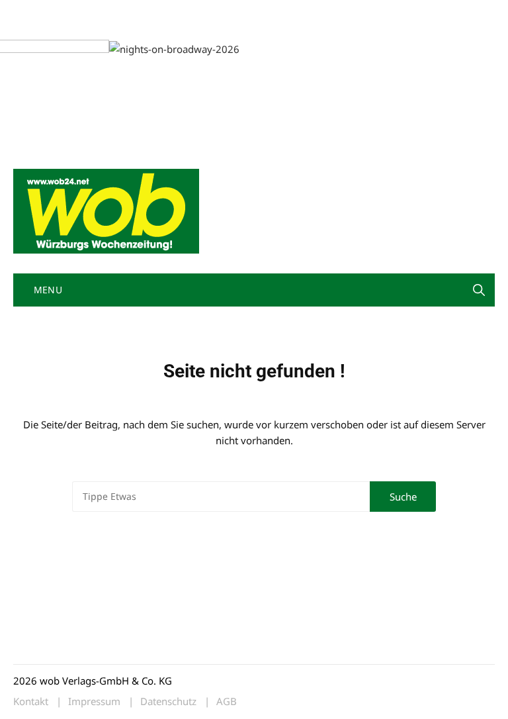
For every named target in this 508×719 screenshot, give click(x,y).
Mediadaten (37, 12)
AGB (226, 701)
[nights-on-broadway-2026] (86, 47)
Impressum (209, 12)
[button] (479, 290)
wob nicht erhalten (104, 12)
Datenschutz (168, 701)
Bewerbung (36, 28)
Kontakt (164, 12)
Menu (46, 289)
